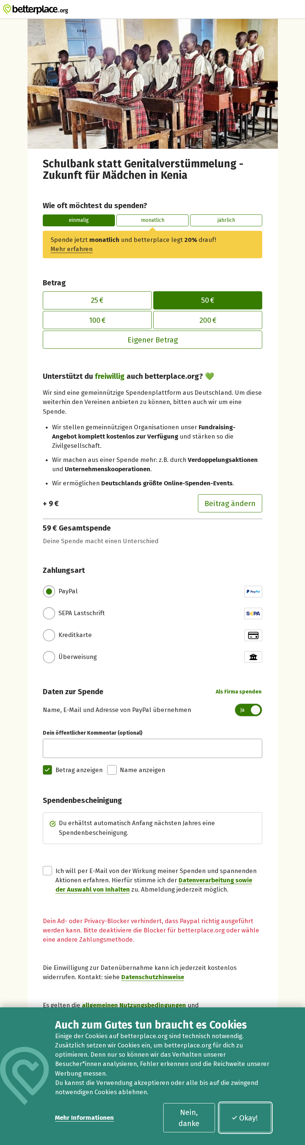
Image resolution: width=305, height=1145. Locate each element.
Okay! (248, 1117)
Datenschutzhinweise (152, 977)
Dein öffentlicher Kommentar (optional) (92, 733)
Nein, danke (189, 1118)
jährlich (226, 220)
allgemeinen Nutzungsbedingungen (134, 1005)
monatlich (152, 220)
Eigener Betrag (153, 339)
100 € (97, 320)
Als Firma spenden (238, 692)
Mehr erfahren (72, 249)
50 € (207, 300)
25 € (97, 300)
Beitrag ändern (230, 503)
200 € (207, 320)
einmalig (79, 220)
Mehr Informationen (84, 1117)
